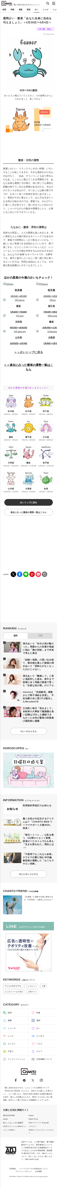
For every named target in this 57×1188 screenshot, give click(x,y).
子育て (11, 1051)
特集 (12, 9)
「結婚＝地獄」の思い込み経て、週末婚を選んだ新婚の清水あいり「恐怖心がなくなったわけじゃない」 (38, 664)
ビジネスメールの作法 (14, 992)
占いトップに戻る (28, 502)
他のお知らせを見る (28, 874)
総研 (4, 9)
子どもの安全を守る (13, 986)
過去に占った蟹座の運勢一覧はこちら (28, 512)
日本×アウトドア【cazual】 (39, 1123)
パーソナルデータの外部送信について (33, 1169)
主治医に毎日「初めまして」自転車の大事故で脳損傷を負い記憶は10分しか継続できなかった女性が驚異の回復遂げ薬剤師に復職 (38, 714)
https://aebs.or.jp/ (32, 1159)
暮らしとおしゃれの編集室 (13, 1123)
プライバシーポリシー (23, 1171)
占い (36, 9)
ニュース (12, 1028)
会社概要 (38, 1171)
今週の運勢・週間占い (45, 29)
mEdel (5, 1119)
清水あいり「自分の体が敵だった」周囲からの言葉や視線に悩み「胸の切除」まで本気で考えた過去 (38, 648)
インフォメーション (17, 1059)
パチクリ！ (33, 1126)
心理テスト (32, 992)
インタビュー (31, 986)
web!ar (31, 1115)
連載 (20, 9)
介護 (43, 986)
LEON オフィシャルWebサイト (14, 1126)
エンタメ (12, 1044)
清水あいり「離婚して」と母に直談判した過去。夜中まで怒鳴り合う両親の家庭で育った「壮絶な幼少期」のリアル (38, 681)
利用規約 (12, 1169)
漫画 (28, 9)
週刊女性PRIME (9, 1115)
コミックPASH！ (9, 1130)
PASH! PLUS (33, 1119)
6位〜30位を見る (28, 731)
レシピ (45, 9)
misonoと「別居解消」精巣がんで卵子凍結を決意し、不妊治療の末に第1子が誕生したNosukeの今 (38, 697)
